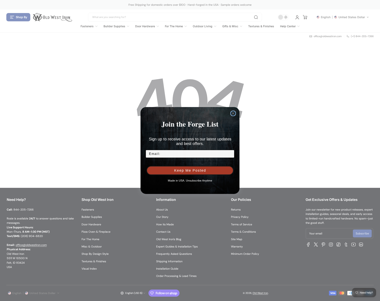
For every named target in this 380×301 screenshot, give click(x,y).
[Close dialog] (233, 113)
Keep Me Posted (190, 170)
